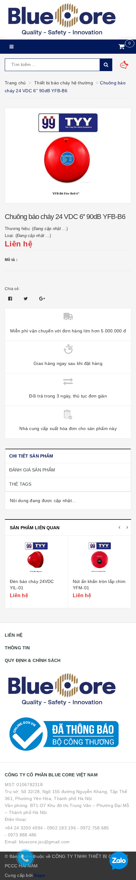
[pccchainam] (62, 19)
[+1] (42, 298)
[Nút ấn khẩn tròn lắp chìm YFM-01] (99, 558)
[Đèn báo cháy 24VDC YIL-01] (36, 558)
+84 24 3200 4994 (24, 827)
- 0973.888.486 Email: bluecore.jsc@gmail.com (37, 838)
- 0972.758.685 (93, 827)
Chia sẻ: (12, 289)
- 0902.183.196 (60, 827)
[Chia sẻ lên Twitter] (26, 298)
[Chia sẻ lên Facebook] (11, 298)
